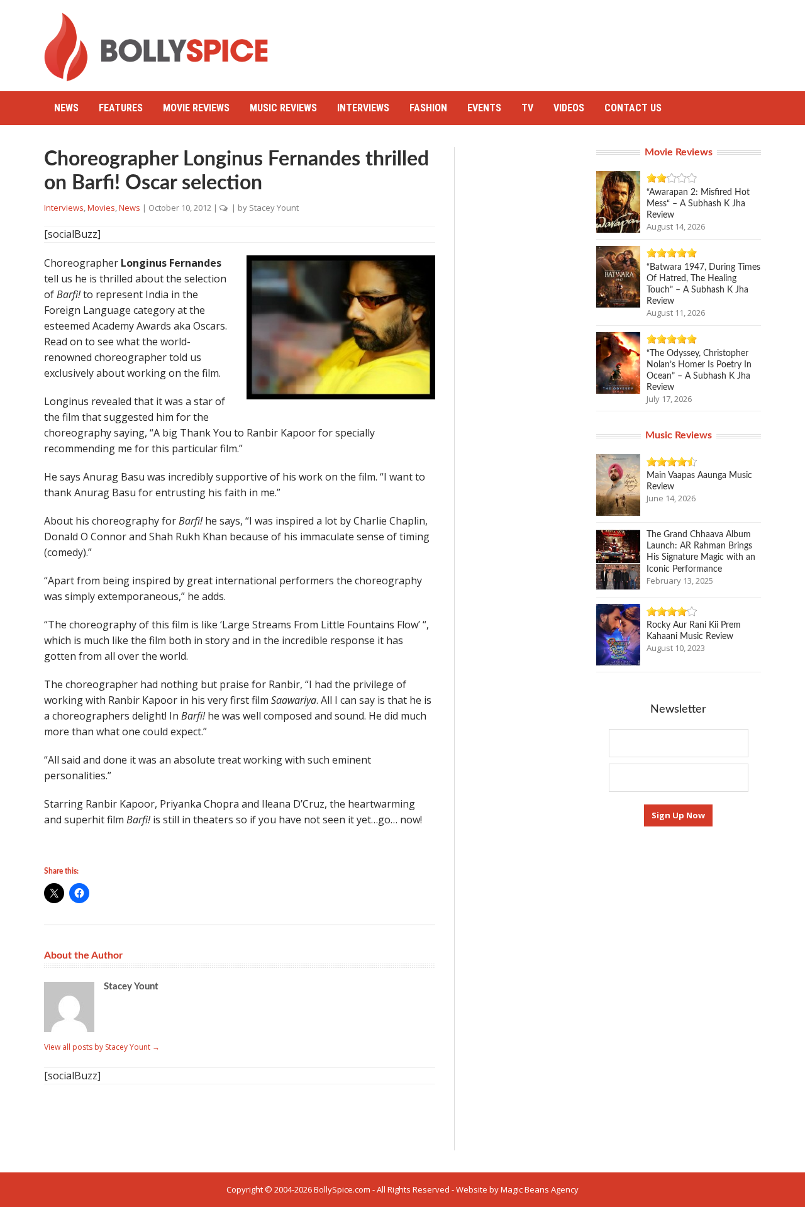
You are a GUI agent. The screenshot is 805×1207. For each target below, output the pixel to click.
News (66, 108)
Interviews (363, 108)
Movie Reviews (196, 108)
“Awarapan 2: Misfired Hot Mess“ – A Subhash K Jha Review (698, 204)
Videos (568, 108)
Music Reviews (283, 108)
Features (121, 108)
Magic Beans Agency (540, 1189)
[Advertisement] (532, 41)
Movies (101, 207)
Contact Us (633, 108)
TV (527, 108)
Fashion (428, 108)
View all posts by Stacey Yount (102, 1047)
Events (484, 108)
